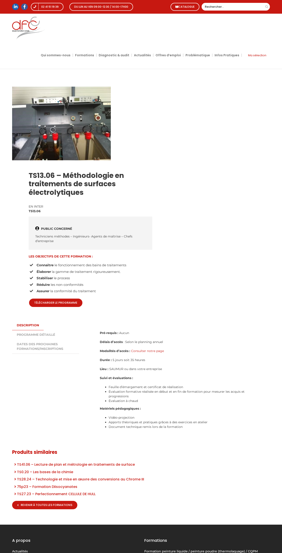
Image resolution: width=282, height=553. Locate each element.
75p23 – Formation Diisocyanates (46, 486)
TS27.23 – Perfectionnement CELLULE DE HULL (56, 493)
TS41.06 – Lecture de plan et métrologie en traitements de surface (75, 464)
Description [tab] (28, 325)
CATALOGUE (186, 7)
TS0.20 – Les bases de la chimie (44, 472)
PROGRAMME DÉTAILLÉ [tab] (36, 335)
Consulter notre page (147, 351)
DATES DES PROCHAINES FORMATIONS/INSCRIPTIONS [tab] (40, 346)
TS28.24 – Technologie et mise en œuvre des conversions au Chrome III (80, 479)
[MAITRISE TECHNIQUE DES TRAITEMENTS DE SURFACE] (74, 123)
